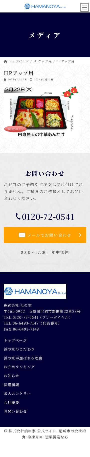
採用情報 (11, 384)
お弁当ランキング (19, 366)
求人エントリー (17, 393)
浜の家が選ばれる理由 (23, 357)
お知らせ (11, 375)
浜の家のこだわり (19, 348)
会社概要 (11, 402)
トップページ (15, 340)
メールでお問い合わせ (49, 235)
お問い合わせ (15, 411)
